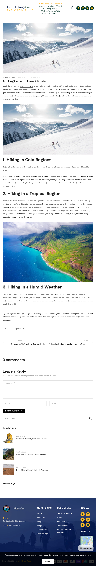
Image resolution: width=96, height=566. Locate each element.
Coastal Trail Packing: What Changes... (31, 454)
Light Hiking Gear (10, 313)
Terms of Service (64, 513)
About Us (41, 517)
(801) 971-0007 (15, 525)
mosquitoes (69, 297)
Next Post (69, 342)
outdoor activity (26, 86)
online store (42, 317)
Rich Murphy (10, 77)
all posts (7, 329)
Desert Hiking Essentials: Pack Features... (32, 470)
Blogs (39, 525)
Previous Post (29, 342)
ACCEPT (48, 561)
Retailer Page (42, 533)
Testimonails (62, 525)
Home (39, 513)
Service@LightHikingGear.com (14, 521)
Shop (39, 521)
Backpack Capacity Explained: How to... (32, 439)
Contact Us (42, 529)
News (59, 517)
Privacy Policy (63, 521)
